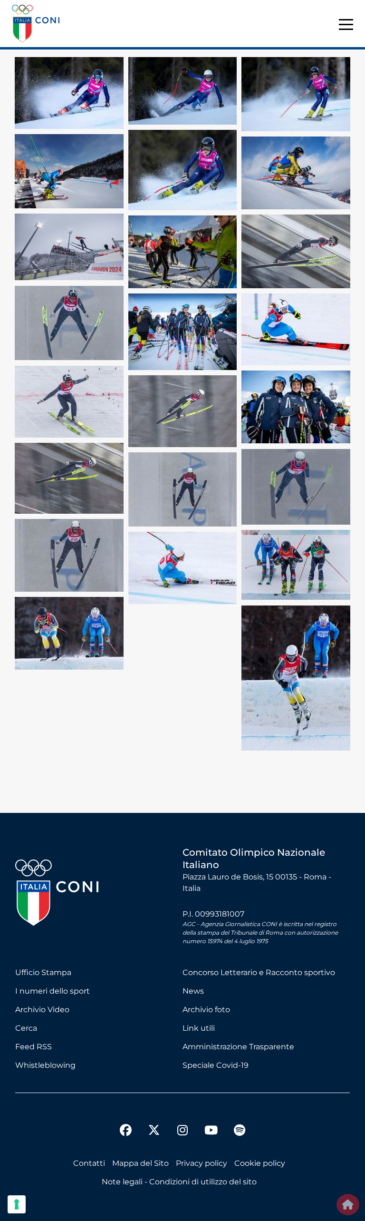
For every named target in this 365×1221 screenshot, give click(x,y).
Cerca (26, 1028)
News (193, 991)
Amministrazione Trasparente (238, 1046)
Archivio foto (206, 1009)
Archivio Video (42, 1009)
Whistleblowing (45, 1065)
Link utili (198, 1028)
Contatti (89, 1163)
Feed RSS (33, 1046)
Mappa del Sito (140, 1163)
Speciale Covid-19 (215, 1065)
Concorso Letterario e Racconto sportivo (258, 972)
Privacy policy (201, 1163)
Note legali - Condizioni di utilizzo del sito (179, 1181)
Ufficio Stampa (43, 972)
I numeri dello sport (52, 991)
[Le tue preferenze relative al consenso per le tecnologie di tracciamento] (17, 1204)
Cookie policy (259, 1163)
